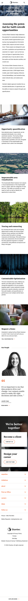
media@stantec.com (16, 519)
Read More (4, 405)
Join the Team (10, 462)
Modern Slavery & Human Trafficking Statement (14, 541)
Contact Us (9, 441)
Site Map (14, 538)
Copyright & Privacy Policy (14, 533)
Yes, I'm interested (7, 339)
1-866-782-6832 (10, 515)
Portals (14, 536)
